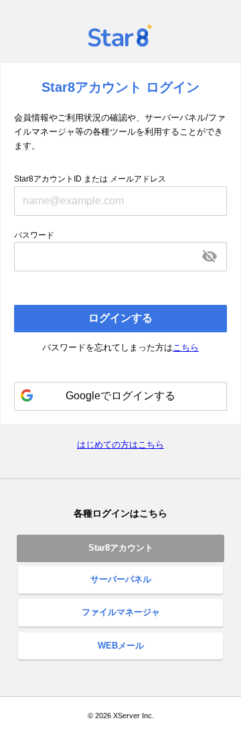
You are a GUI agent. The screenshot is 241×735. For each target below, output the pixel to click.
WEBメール (121, 646)
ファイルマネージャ (121, 612)
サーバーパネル (120, 579)
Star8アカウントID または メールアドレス (90, 179)
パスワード (34, 235)
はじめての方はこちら (120, 445)
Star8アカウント (120, 548)
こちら (186, 347)
